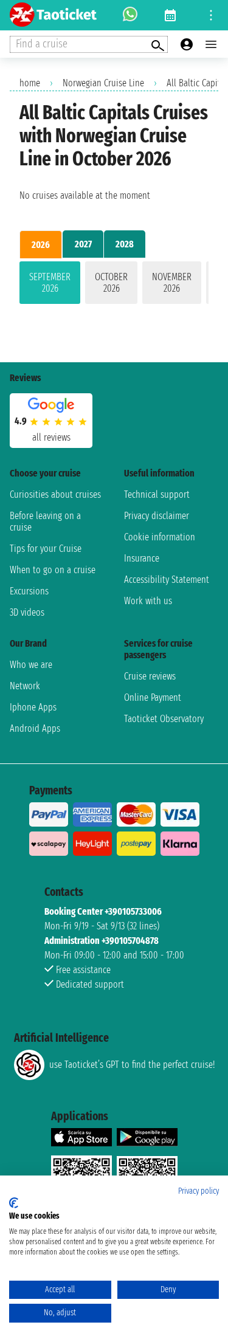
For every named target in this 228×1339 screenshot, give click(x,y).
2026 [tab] (41, 244)
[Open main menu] (211, 44)
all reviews (51, 437)
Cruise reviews (150, 676)
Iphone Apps (33, 707)
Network (25, 686)
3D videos (27, 612)
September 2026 (50, 282)
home (29, 83)
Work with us (148, 601)
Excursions (29, 591)
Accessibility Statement (166, 579)
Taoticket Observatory (164, 719)
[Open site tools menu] (211, 15)
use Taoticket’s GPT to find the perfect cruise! (132, 1064)
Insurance (141, 558)
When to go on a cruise (52, 570)
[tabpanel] (114, 285)
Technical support (157, 494)
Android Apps (35, 728)
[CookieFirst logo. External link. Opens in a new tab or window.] (13, 1202)
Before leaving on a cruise (45, 521)
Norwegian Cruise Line (103, 83)
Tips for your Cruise (45, 548)
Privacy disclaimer (156, 515)
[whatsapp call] (130, 15)
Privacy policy (198, 1191)
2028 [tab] (125, 244)
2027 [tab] (83, 244)
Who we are (31, 664)
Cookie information (159, 537)
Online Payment (152, 697)
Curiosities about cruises (55, 494)
